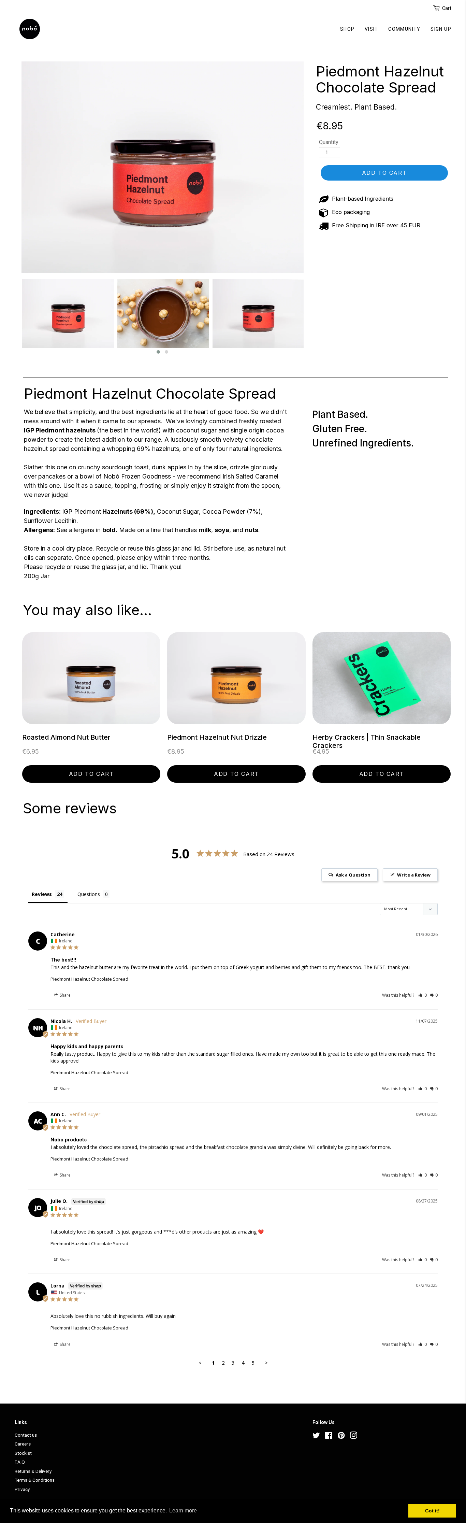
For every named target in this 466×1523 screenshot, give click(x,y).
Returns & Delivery (33, 1471)
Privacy (22, 1489)
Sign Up (441, 29)
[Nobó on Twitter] (316, 1436)
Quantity (328, 142)
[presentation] (15, 317)
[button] (158, 351)
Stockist (23, 1453)
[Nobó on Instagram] (353, 1436)
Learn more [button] (183, 1510)
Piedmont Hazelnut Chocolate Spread (380, 79)
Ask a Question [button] (353, 875)
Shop (347, 29)
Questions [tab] (88, 894)
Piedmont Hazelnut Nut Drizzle (217, 737)
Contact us (26, 1435)
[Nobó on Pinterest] (341, 1436)
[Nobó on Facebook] (329, 1436)
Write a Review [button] (414, 875)
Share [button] (65, 995)
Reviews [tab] (42, 894)
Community (404, 29)
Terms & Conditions (35, 1480)
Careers (23, 1444)
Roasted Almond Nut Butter (66, 737)
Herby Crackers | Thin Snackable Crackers (366, 741)
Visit (371, 29)
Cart (446, 8)
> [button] (266, 1362)
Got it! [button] (432, 1510)
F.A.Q (20, 1462)
